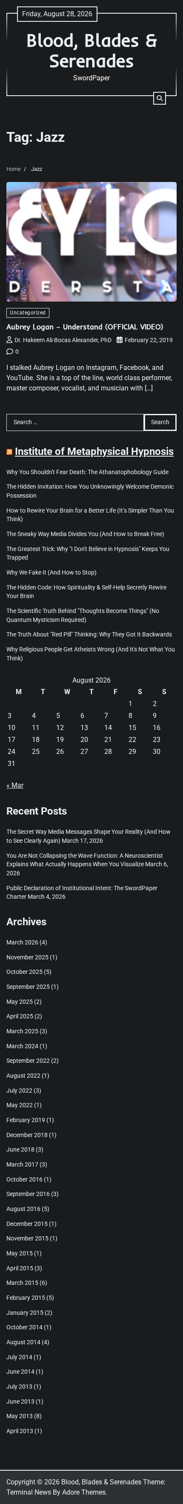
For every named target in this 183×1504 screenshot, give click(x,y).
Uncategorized (28, 313)
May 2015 (19, 1253)
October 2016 (24, 1179)
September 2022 (28, 1060)
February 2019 (25, 1120)
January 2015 (24, 1312)
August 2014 (23, 1342)
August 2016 (23, 1208)
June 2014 (20, 1371)
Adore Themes (84, 1492)
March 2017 (22, 1164)
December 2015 (27, 1223)
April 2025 (19, 1016)
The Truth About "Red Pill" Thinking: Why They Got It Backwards (89, 634)
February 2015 (25, 1297)
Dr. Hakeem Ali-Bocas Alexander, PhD (63, 340)
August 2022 (23, 1075)
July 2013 (19, 1386)
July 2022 (19, 1090)
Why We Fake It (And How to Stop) (51, 572)
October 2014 (24, 1327)
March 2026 (22, 942)
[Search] (159, 98)
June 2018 (20, 1149)
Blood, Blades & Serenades (91, 50)
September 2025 (28, 986)
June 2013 (20, 1401)
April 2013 (19, 1431)
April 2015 (19, 1268)
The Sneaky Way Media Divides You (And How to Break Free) (85, 534)
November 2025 (27, 957)
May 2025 (19, 1001)
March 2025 (22, 1031)
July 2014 (19, 1357)
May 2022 (19, 1105)
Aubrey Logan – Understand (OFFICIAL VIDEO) (84, 326)
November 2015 (27, 1238)
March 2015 (22, 1282)
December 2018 (27, 1135)
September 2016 (28, 1193)
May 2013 (19, 1416)
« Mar (14, 785)
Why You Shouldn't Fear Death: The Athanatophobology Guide (87, 472)
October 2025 (24, 971)
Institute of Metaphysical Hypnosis (94, 451)
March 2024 (22, 1046)
